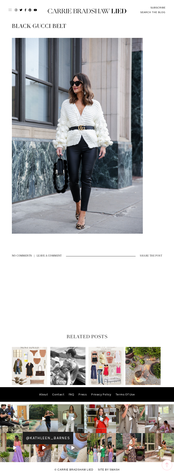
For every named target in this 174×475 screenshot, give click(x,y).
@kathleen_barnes (48, 438)
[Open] (14, 418)
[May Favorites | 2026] (106, 384)
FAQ (71, 394)
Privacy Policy (101, 394)
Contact (58, 394)
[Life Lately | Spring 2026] (143, 384)
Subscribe (158, 7)
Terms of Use (125, 394)
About (43, 394)
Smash (114, 469)
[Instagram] (26, 430)
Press (82, 394)
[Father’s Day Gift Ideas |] (68, 384)
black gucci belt (39, 26)
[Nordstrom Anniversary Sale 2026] (29, 384)
